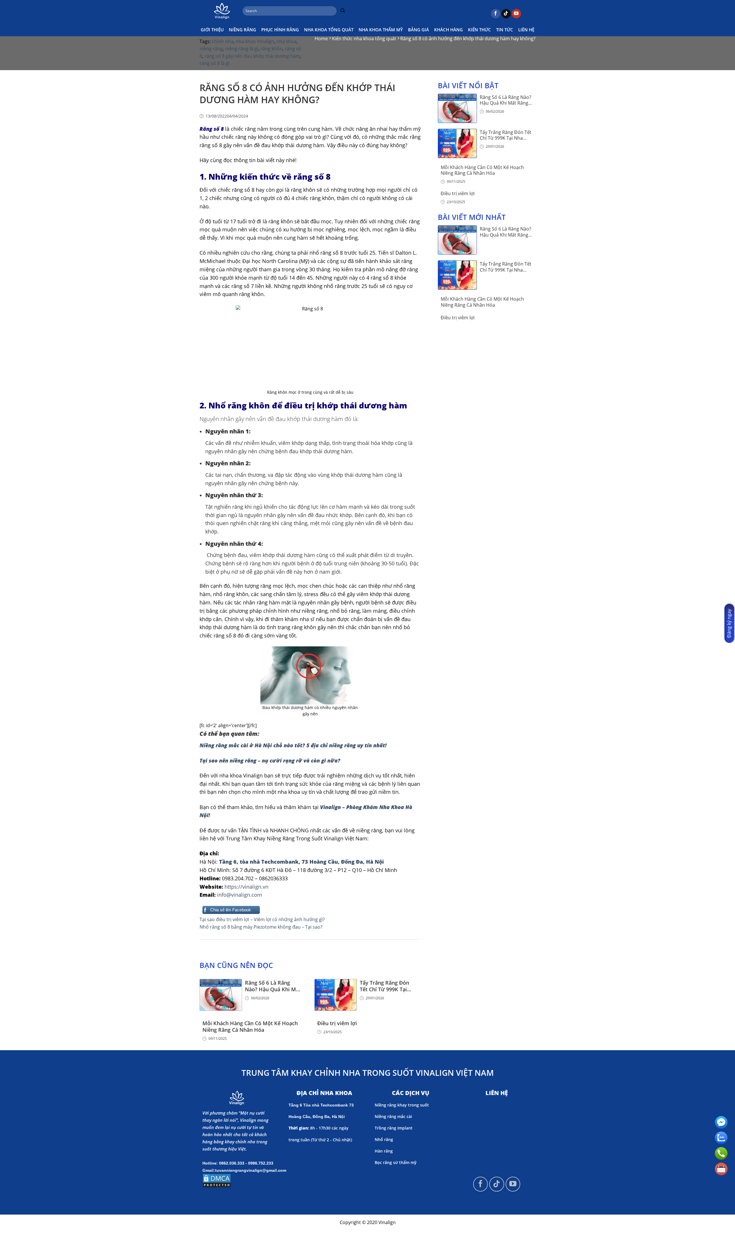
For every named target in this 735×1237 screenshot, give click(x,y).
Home (321, 38)
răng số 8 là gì (214, 63)
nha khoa (286, 41)
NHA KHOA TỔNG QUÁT (328, 29)
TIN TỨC (504, 29)
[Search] (342, 11)
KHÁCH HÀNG (448, 29)
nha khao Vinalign (255, 41)
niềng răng (211, 48)
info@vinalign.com (239, 894)
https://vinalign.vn (246, 886)
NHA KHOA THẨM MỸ (381, 29)
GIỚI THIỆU (212, 29)
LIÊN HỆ (526, 29)
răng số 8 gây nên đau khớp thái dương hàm (252, 56)
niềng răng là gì (241, 48)
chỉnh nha (222, 41)
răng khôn (271, 48)
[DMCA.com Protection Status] (216, 1180)
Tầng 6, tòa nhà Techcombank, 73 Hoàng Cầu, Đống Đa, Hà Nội (301, 861)
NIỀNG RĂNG (242, 29)
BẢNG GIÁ (418, 29)
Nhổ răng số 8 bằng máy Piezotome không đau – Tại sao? (261, 927)
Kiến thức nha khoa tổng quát (364, 38)
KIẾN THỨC (479, 29)
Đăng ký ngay (729, 623)
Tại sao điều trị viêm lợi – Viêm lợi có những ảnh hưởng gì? (262, 919)
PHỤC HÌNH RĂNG (280, 29)
